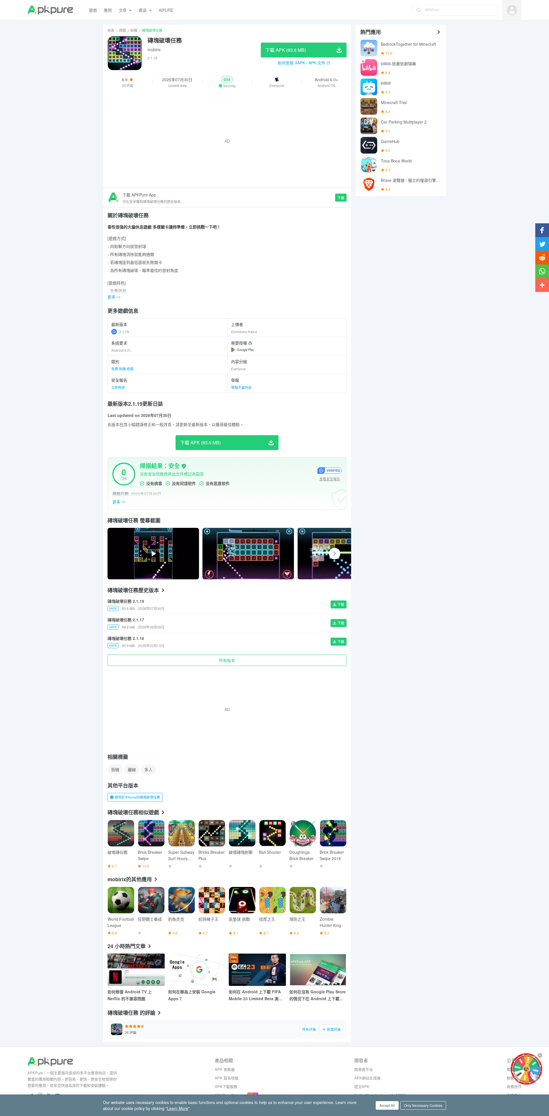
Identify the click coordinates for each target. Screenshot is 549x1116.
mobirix (154, 49)
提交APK (361, 1086)
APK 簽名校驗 (226, 1078)
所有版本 (227, 660)
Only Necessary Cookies (423, 1105)
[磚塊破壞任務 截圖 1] (343, 553)
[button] (227, 82)
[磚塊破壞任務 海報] (248, 553)
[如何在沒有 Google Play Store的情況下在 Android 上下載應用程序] (318, 970)
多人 (148, 769)
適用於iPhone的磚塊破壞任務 (137, 797)
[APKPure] (50, 10)
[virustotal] (184, 466)
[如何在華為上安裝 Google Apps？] (196, 970)
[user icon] (512, 10)
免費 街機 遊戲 (122, 368)
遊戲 (122, 30)
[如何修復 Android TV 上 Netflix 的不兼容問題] (136, 970)
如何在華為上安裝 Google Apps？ (192, 995)
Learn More (177, 1108)
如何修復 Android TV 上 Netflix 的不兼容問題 (130, 995)
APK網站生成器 (367, 1078)
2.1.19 (124, 331)
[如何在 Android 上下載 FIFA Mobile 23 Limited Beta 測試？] (257, 970)
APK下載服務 (226, 1086)
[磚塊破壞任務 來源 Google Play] (242, 349)
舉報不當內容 (241, 387)
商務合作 (514, 1086)
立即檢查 (118, 387)
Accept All (387, 1105)
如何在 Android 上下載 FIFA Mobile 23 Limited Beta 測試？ (255, 995)
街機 (133, 30)
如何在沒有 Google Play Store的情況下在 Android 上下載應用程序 (317, 995)
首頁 (111, 30)
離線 (132, 769)
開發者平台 (363, 1069)
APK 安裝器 (225, 1069)
